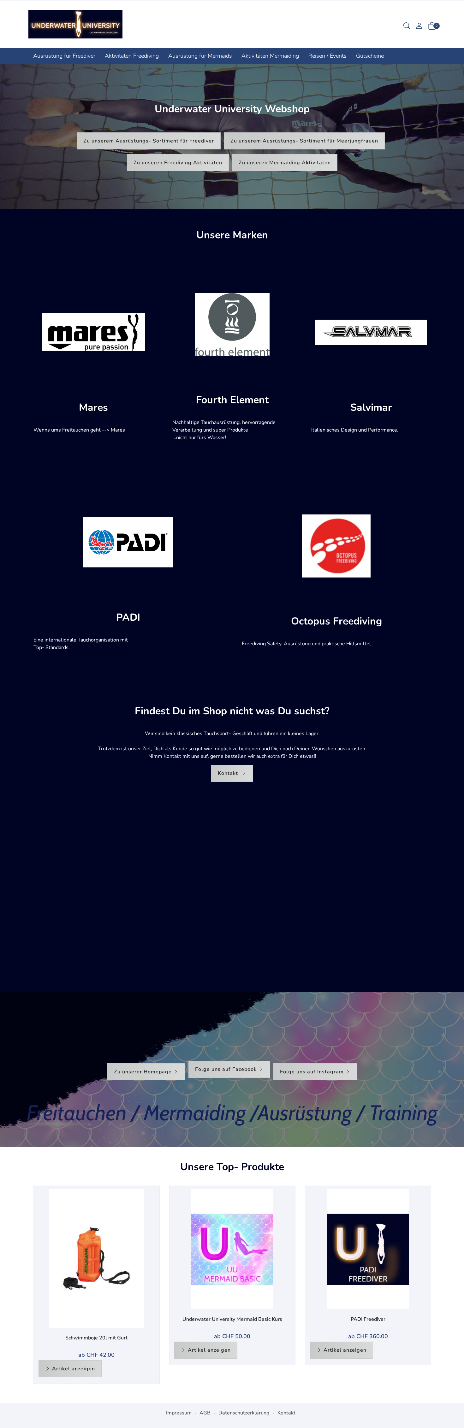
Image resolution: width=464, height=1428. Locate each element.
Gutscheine (370, 56)
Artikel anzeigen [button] (73, 1368)
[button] (406, 26)
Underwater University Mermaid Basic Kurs (232, 1319)
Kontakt (229, 773)
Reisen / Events (327, 56)
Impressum (179, 1412)
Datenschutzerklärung (244, 1412)
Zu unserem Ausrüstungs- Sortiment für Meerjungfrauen (304, 140)
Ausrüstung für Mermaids (200, 56)
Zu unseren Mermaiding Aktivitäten (285, 162)
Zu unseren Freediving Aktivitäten (178, 162)
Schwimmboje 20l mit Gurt (96, 1337)
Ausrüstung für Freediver (64, 56)
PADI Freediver (368, 1319)
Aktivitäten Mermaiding (270, 56)
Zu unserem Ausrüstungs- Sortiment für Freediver (148, 140)
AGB (205, 1412)
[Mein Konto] (419, 27)
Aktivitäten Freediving (132, 56)
